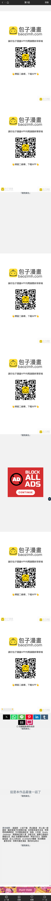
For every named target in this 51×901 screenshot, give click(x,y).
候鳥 (32, 832)
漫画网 (15, 828)
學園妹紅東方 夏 (19, 834)
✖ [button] (50, 885)
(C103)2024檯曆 (29, 839)
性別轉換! (42, 839)
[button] (6, 717)
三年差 (38, 832)
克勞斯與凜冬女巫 (35, 830)
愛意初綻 (7, 841)
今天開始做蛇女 (21, 832)
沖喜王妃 (31, 834)
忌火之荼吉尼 (15, 839)
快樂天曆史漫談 (19, 841)
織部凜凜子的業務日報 (17, 830)
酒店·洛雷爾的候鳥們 (20, 837)
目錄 (47, 2)
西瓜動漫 (33, 828)
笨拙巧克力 (35, 837)
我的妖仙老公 (33, 841)
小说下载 (24, 828)
